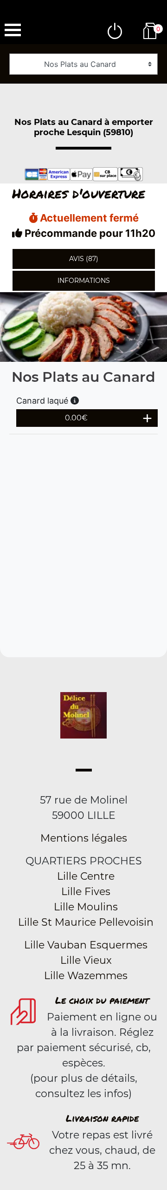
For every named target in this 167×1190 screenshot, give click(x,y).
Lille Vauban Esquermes (86, 945)
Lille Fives (85, 891)
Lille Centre (86, 876)
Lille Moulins (86, 907)
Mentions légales (83, 838)
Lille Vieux (86, 960)
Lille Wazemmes (86, 975)
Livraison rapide (102, 1118)
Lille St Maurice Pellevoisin (86, 922)
